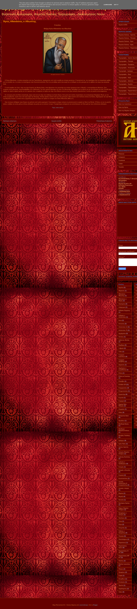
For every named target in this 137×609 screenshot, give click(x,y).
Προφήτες (122, 572)
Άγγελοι (121, 287)
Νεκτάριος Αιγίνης (124, 503)
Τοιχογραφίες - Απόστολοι (127, 67)
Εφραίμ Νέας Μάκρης (123, 405)
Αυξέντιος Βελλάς (124, 340)
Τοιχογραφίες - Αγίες (125, 77)
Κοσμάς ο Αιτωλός (124, 470)
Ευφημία (121, 401)
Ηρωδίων (121, 420)
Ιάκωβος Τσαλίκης (124, 435)
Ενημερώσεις (123, 388)
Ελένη (120, 373)
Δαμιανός (121, 365)
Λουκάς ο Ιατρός (124, 488)
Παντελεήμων (123, 539)
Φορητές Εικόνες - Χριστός (127, 35)
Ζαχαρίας (121, 409)
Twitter (121, 163)
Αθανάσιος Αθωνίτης (122, 294)
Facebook (122, 160)
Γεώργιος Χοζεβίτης (122, 360)
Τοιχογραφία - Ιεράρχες (126, 71)
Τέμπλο (121, 585)
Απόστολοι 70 (123, 330)
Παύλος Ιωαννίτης (124, 564)
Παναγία (121, 536)
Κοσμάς (121, 467)
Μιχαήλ (121, 496)
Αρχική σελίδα (56, 121)
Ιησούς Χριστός (123, 447)
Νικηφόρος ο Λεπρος (123, 513)
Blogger (95, 605)
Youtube (121, 167)
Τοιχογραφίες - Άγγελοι (126, 84)
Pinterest (121, 154)
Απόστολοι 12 (123, 327)
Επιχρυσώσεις (123, 391)
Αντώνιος (121, 323)
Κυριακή (121, 475)
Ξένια (120, 521)
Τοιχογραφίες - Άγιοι (125, 74)
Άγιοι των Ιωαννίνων (125, 104)
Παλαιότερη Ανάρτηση (104, 121)
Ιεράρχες (121, 440)
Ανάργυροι (122, 307)
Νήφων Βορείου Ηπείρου (123, 509)
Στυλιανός (122, 582)
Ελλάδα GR (122, 384)
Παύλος (121, 561)
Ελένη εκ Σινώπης (124, 376)
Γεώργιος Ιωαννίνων (122, 355)
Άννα (120, 320)
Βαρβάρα (121, 345)
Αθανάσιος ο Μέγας (122, 299)
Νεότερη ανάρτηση (9, 121)
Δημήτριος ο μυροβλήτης (122, 369)
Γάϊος (120, 351)
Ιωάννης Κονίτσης (124, 457)
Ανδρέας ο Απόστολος (122, 316)
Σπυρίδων (122, 579)
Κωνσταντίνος (123, 478)
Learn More (108, 4)
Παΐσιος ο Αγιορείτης (122, 532)
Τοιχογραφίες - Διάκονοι (126, 81)
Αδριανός (121, 290)
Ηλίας (120, 412)
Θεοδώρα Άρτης (124, 424)
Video (120, 592)
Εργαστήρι (122, 394)
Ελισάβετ (121, 381)
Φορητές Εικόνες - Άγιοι (126, 41)
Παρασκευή (122, 542)
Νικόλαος (121, 518)
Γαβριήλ (121, 348)
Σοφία (120, 575)
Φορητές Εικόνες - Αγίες (126, 44)
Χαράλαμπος (123, 588)
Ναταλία (121, 500)
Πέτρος (121, 569)
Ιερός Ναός (122, 443)
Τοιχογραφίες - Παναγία (126, 61)
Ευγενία (121, 397)
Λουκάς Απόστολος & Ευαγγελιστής (123, 483)
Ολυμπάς (121, 528)
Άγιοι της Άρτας (123, 107)
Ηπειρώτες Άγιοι (124, 415)
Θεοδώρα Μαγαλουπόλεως (124, 429)
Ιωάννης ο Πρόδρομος (122, 462)
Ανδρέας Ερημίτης (124, 310)
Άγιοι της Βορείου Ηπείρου (127, 110)
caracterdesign (83, 605)
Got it (116, 4)
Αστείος (121, 337)
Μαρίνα (121, 493)
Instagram (122, 157)
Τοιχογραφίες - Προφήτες (126, 64)
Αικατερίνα (122, 304)
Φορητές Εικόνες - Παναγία (127, 38)
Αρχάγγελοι (122, 333)
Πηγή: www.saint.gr (57, 107)
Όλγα (120, 524)
